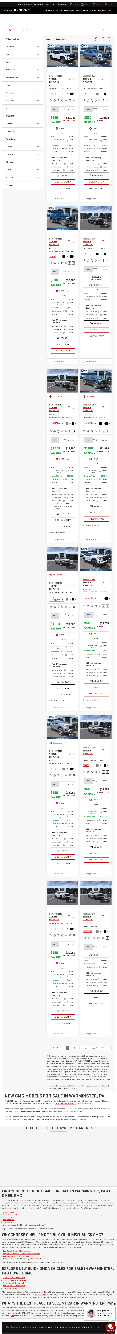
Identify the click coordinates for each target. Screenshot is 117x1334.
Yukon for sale (8, 1222)
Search (102, 30)
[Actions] (73, 79)
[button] (75, 56)
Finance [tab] (63, 109)
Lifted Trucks (69, 10)
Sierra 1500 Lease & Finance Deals (15, 1280)
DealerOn (35, 1327)
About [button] (111, 10)
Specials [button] (51, 10)
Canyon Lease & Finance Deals (14, 1286)
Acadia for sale (8, 1212)
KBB (12, 1316)
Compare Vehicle (58, 199)
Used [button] (61, 10)
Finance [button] (105, 10)
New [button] (57, 10)
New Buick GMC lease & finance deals (16, 1251)
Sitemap (41, 1327)
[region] (62, 153)
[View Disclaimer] (66, 100)
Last (94, 1048)
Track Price (64, 128)
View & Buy (64, 176)
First (56, 1048)
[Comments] (69, 100)
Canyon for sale (9, 1220)
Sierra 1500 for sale (10, 1215)
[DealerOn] (12, 1327)
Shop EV (86, 10)
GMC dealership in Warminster (65, 1104)
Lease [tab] (71, 109)
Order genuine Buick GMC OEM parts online (18, 1256)
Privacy (47, 1327)
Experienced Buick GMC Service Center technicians (21, 1254)
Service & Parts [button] (95, 10)
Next (86, 1048)
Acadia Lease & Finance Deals (14, 1278)
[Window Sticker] (73, 100)
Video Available (55, 396)
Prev (63, 1048)
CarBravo (78, 10)
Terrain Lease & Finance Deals (13, 1283)
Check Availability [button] (63, 182)
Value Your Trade (63, 188)
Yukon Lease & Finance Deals (13, 1288)
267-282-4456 (40, 1295)
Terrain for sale (8, 1217)
